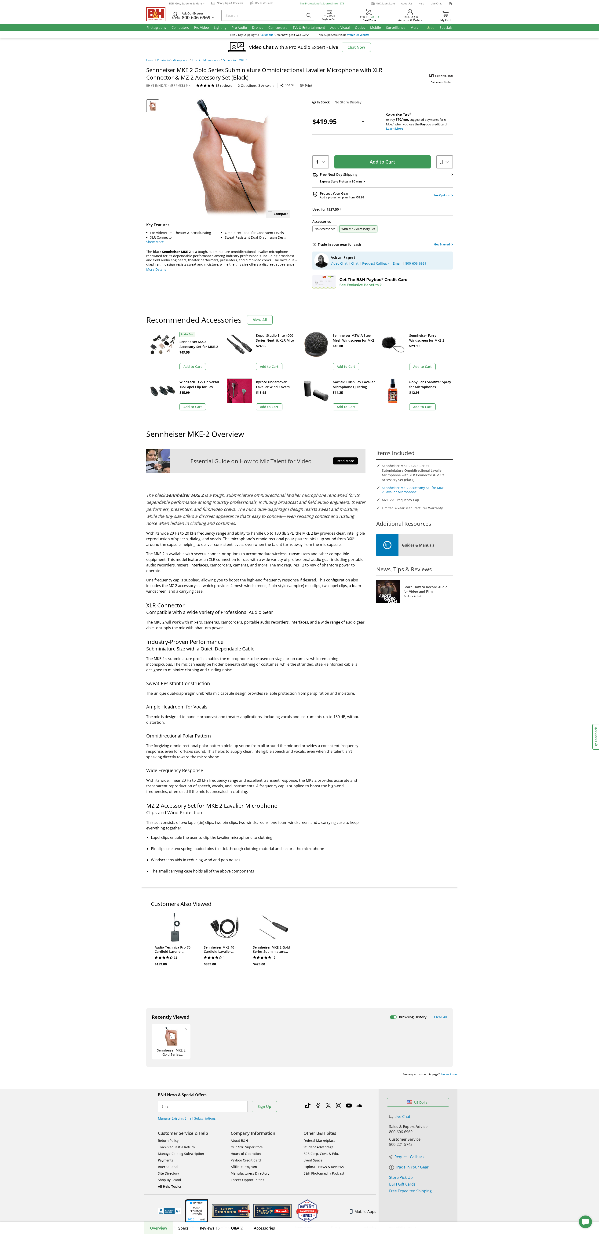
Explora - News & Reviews (323, 1167)
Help (421, 3)
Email (166, 1106)
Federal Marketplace (319, 1140)
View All (260, 319)
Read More (345, 461)
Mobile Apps (365, 1211)
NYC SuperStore (385, 3)
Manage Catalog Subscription (181, 1153)
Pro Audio (163, 60)
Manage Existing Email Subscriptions (187, 1118)
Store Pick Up (401, 1177)
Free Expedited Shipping (410, 1191)
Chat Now (356, 47)
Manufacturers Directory (250, 1173)
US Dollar (421, 1102)
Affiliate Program (244, 1167)
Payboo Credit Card (246, 1160)
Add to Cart (382, 162)
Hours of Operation (246, 1153)
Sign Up (264, 1106)
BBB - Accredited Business (169, 1211)
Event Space (312, 1160)
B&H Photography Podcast (323, 1173)
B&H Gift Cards (402, 1184)
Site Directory (168, 1173)
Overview (158, 1228)
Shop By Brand (169, 1180)
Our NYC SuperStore (247, 1147)
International (168, 1167)
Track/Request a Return (176, 1147)
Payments (165, 1160)
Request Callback (409, 1156)
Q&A (237, 1228)
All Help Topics (170, 1186)
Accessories (264, 1228)
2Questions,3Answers (256, 85)
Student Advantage (318, 1147)
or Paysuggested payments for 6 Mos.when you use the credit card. (416, 122)
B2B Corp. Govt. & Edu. (321, 1153)
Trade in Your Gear (412, 1167)
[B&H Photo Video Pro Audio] (157, 14)
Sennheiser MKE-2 (235, 60)
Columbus (266, 35)
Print (308, 85)
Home (150, 60)
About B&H (239, 1140)
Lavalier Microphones (206, 60)
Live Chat (436, 3)
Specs (183, 1228)
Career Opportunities (247, 1180)
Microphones (181, 60)
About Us (406, 3)
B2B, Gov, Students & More (185, 3)
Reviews (210, 1228)
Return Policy (168, 1140)
